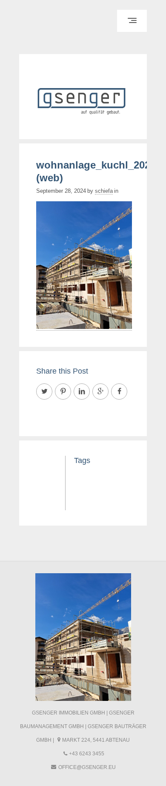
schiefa (104, 191)
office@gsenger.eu (87, 767)
